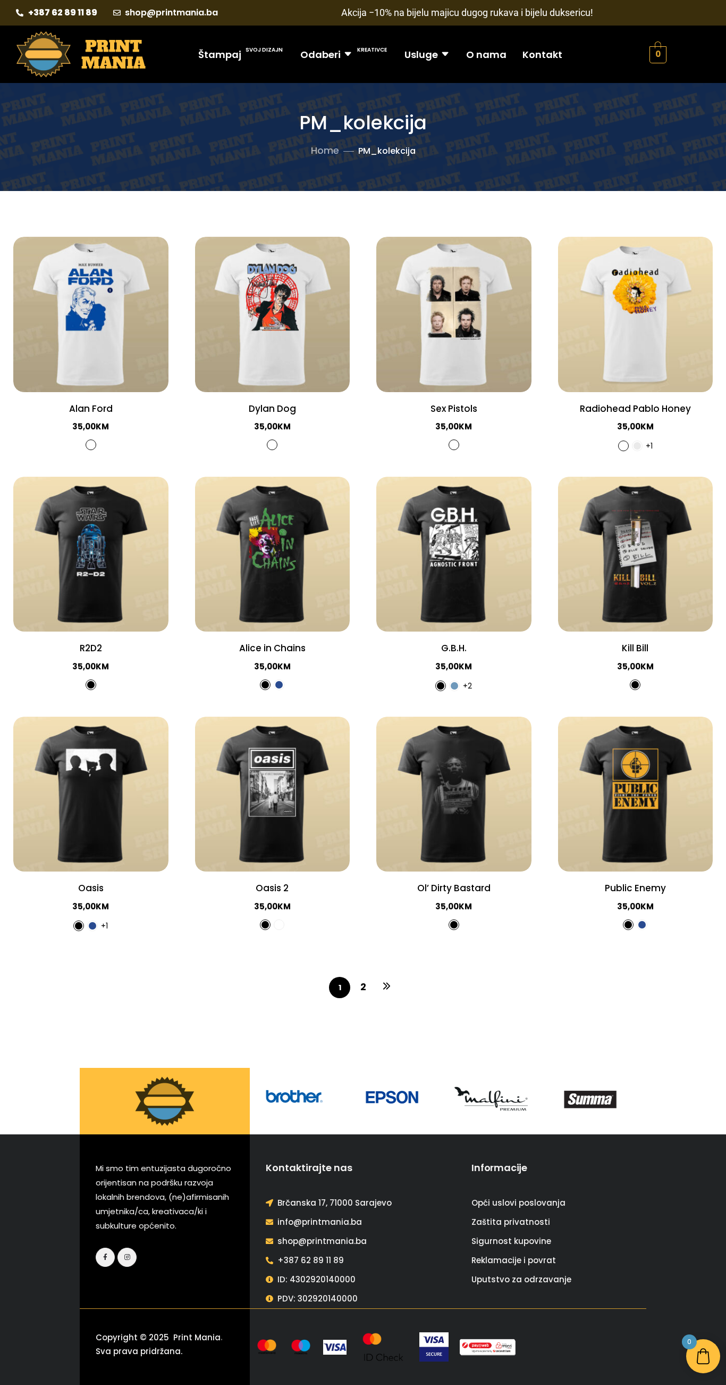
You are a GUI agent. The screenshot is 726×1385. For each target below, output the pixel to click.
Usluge (421, 54)
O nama (486, 54)
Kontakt (542, 54)
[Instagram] (127, 1257)
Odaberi (343, 53)
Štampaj (240, 53)
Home (325, 150)
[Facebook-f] (105, 1257)
